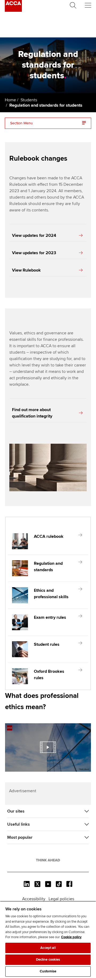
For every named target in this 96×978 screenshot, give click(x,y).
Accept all (47, 948)
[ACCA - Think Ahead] (13, 10)
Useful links (18, 824)
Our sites (16, 811)
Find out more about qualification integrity (32, 413)
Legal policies (61, 899)
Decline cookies (48, 959)
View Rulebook (26, 270)
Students (29, 100)
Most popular (20, 837)
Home (10, 100)
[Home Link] (48, 860)
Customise (48, 971)
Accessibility (33, 899)
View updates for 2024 (34, 235)
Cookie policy (71, 937)
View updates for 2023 (34, 253)
